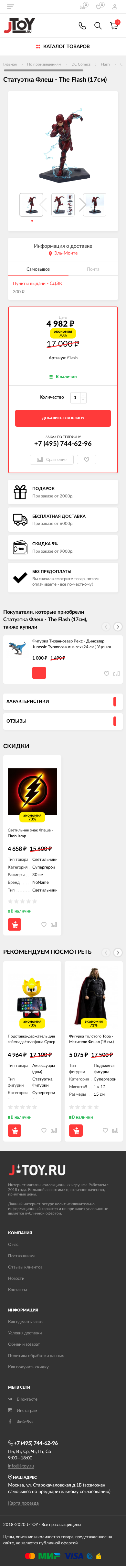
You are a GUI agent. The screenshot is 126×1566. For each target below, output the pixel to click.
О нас (13, 1245)
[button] (83, 205)
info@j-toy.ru (21, 1466)
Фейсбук (25, 1422)
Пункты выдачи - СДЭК (37, 283)
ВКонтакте (27, 1399)
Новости (16, 1279)
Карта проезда (23, 1503)
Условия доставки (25, 1333)
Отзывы (16, 721)
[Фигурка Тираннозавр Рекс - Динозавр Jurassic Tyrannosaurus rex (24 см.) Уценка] (17, 650)
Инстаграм (27, 1411)
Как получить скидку (28, 1367)
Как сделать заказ (25, 1322)
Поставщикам (21, 1256)
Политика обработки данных (36, 1356)
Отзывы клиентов (25, 1267)
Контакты (17, 1290)
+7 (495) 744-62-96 (63, 444)
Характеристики (27, 701)
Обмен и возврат (24, 1344)
